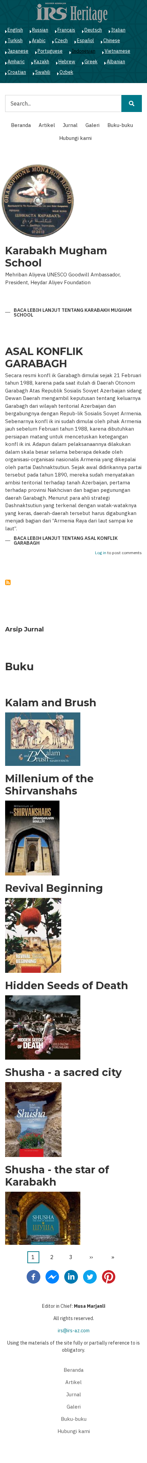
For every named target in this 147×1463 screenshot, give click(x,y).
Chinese (111, 40)
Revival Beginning (54, 888)
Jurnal (70, 125)
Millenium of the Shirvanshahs (49, 785)
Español (85, 40)
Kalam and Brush (50, 703)
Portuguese (50, 51)
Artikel (47, 125)
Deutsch (93, 30)
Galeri (92, 125)
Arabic (38, 40)
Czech (61, 40)
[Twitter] (90, 1276)
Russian (40, 30)
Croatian (17, 72)
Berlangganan (8, 582)
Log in (100, 553)
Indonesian (83, 51)
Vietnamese (117, 51)
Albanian (116, 62)
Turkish (15, 40)
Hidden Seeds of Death (66, 986)
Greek (90, 62)
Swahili (42, 72)
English (15, 30)
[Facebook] (33, 1276)
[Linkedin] (71, 1276)
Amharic (16, 62)
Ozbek (66, 72)
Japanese (18, 51)
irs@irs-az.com (74, 1331)
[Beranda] (71, 12)
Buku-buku (120, 125)
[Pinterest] (109, 1276)
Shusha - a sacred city (63, 1072)
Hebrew (66, 62)
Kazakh (41, 62)
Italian (118, 30)
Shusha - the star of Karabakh (57, 1176)
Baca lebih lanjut (73, 313)
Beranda (21, 125)
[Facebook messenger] (52, 1276)
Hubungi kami (75, 138)
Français (66, 30)
